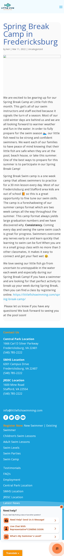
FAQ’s (7, 474)
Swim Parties (12, 453)
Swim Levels (11, 447)
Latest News (11, 503)
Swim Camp (11, 459)
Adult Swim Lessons (16, 442)
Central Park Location (17, 485)
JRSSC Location (13, 497)
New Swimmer (33, 425)
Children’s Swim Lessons (19, 436)
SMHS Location (13, 491)
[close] (61, 507)
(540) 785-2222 (12, 352)
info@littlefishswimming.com (22, 410)
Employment (11, 479)
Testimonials (12, 468)
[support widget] (57, 549)
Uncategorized (35, 49)
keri (8, 49)
